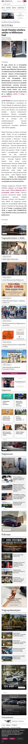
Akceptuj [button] (5, 738)
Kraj (3, 8)
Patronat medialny (15, 727)
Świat (14, 8)
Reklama (8, 725)
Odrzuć (12, 738)
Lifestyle (21, 8)
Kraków (8, 623)
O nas (3, 725)
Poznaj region (9, 544)
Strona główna (4, 21)
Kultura (10, 21)
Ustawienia (19, 738)
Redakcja (14, 725)
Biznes (8, 8)
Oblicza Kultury (16, 21)
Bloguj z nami (5, 727)
